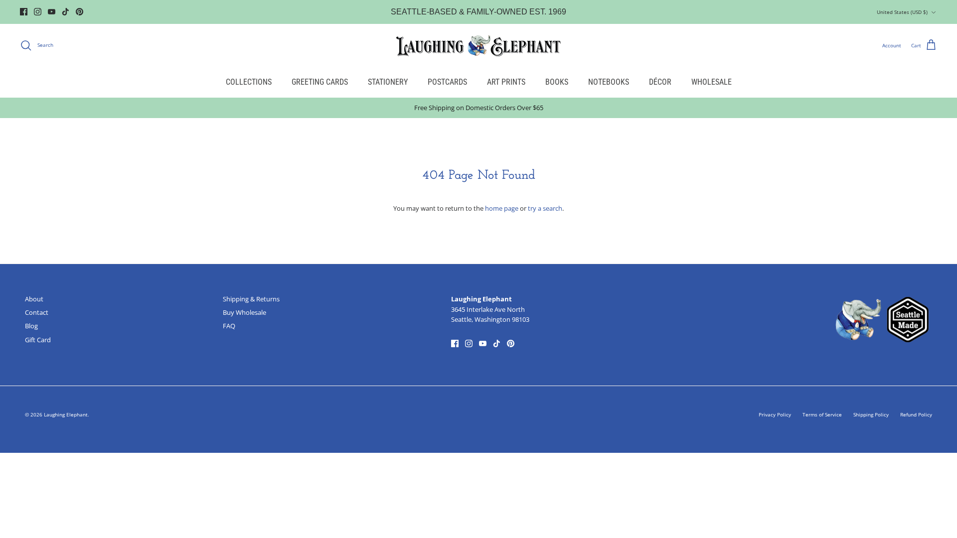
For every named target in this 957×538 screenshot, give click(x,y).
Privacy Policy (775, 414)
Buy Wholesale (244, 312)
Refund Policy (916, 414)
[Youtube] (51, 11)
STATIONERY (388, 82)
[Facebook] (23, 11)
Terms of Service (822, 414)
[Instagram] (37, 11)
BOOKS (556, 82)
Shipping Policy (871, 414)
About (34, 298)
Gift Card (38, 339)
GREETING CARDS (320, 82)
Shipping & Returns (251, 298)
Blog (31, 325)
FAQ (229, 325)
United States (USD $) (902, 11)
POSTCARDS (447, 82)
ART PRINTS (506, 82)
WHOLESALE (711, 82)
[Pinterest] (79, 11)
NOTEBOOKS (608, 82)
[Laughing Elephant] (478, 45)
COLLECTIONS (249, 82)
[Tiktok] (65, 11)
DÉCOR (660, 82)
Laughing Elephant (66, 414)
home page (501, 208)
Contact (36, 312)
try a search (545, 208)
